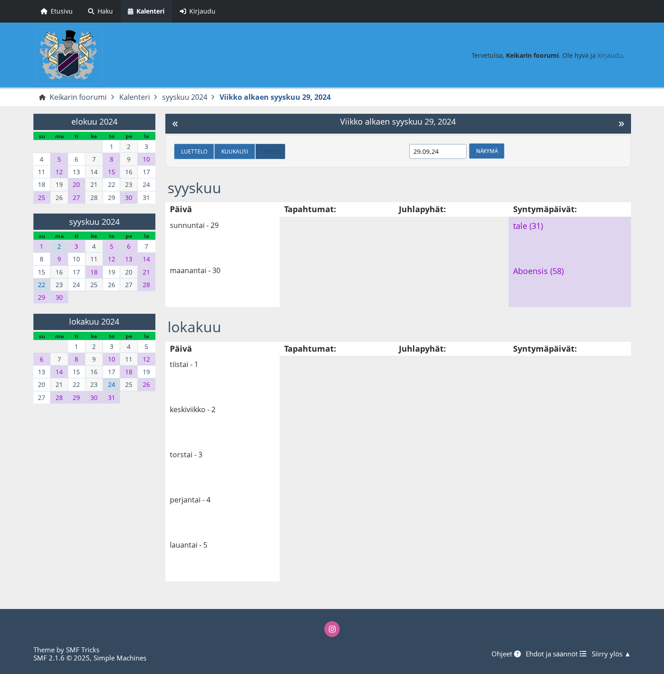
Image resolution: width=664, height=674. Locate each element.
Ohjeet (502, 654)
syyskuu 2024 (94, 221)
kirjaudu (610, 55)
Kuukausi (234, 151)
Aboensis (530, 270)
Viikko (270, 151)
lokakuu (194, 326)
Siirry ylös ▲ (611, 654)
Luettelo (194, 151)
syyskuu (194, 187)
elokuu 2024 (94, 121)
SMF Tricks (82, 649)
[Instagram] (332, 629)
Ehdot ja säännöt (553, 654)
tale (520, 225)
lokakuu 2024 (94, 321)
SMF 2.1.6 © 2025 (61, 657)
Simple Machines (120, 657)
